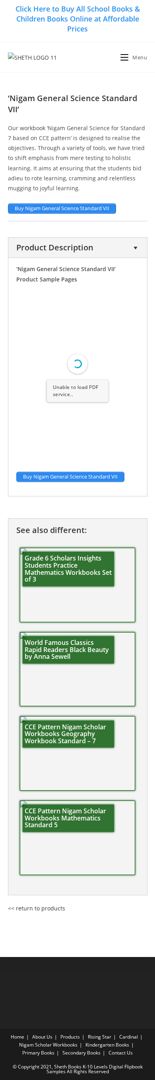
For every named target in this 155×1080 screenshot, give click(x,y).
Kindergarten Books (107, 1044)
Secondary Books (81, 1052)
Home (17, 1036)
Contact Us (120, 1052)
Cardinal (128, 1036)
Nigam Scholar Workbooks (48, 1044)
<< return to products (36, 908)
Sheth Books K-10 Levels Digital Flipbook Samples (94, 1069)
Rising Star (99, 1036)
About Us (42, 1036)
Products (70, 1036)
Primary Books (38, 1052)
